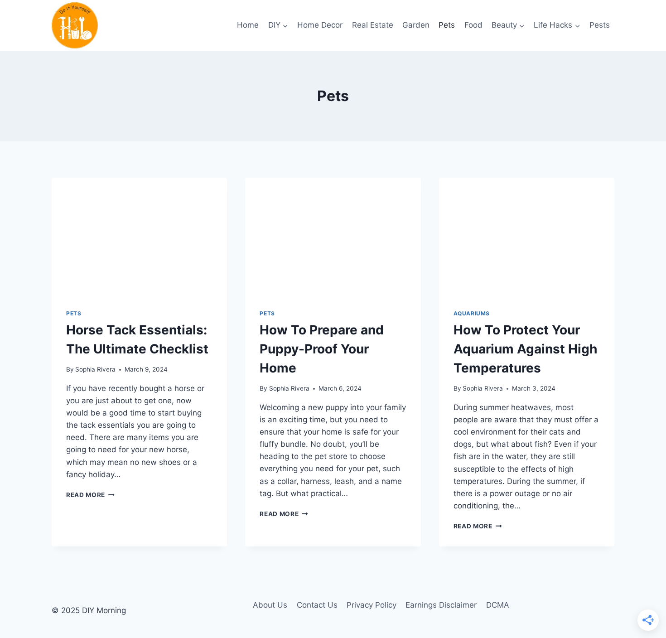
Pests (599, 24)
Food (473, 24)
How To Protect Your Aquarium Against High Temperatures (525, 349)
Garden (416, 24)
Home (248, 24)
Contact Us (317, 604)
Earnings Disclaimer (441, 604)
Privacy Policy (371, 604)
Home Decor (320, 24)
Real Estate (372, 24)
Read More (90, 494)
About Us (270, 604)
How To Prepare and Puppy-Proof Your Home (322, 349)
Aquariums (472, 313)
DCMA (497, 604)
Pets (447, 24)
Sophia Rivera (95, 369)
